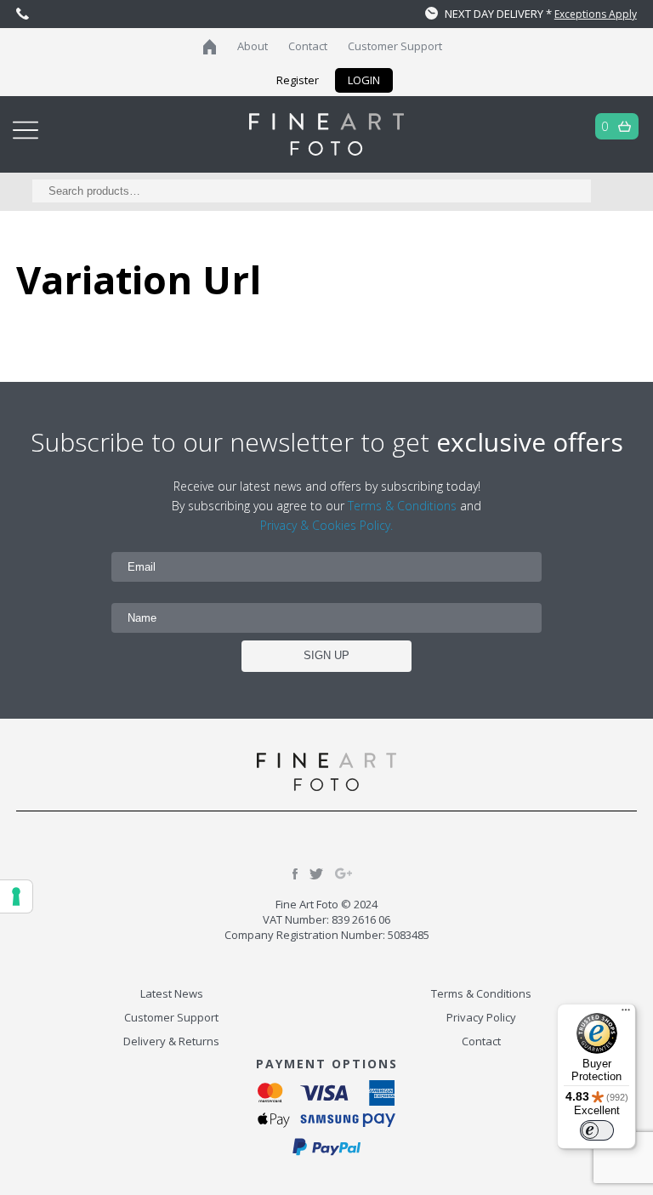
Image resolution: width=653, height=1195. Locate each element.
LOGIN (364, 80)
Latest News (171, 993)
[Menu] (626, 1014)
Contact (307, 46)
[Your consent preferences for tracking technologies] (16, 896)
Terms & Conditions (402, 506)
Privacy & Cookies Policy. (326, 525)
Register (297, 80)
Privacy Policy (481, 1017)
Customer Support (395, 46)
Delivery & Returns (171, 1041)
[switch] (597, 1130)
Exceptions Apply (595, 14)
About (252, 46)
